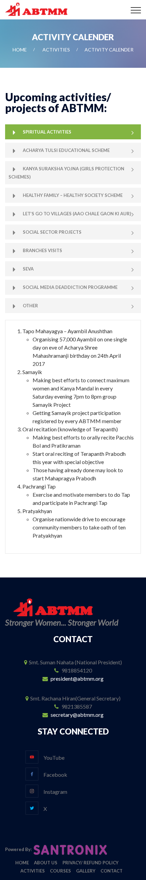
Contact (112, 871)
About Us (45, 862)
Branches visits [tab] (42, 250)
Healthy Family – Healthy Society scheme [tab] (73, 195)
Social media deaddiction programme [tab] (70, 287)
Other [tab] (30, 305)
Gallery (85, 871)
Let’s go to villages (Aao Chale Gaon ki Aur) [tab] (77, 213)
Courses (60, 871)
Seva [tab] (28, 269)
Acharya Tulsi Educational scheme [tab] (66, 150)
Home (20, 49)
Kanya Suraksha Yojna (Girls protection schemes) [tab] (66, 173)
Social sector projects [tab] (52, 232)
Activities (56, 49)
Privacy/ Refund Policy (90, 862)
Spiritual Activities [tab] (47, 132)
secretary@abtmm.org (77, 714)
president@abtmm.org (77, 678)
